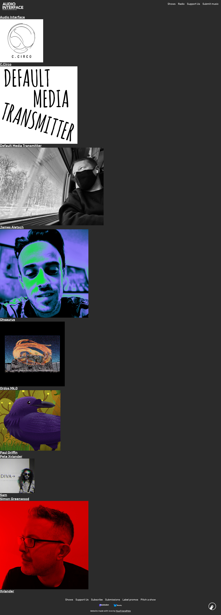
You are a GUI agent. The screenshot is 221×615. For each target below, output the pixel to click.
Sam (3, 495)
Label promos (130, 599)
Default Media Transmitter (21, 146)
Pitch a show (148, 599)
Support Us (193, 4)
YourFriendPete (123, 611)
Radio (181, 4)
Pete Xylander (11, 456)
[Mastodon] (104, 605)
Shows (172, 4)
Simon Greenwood (14, 499)
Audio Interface (12, 17)
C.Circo (5, 64)
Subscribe (97, 599)
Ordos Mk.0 (9, 388)
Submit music (210, 4)
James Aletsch (12, 227)
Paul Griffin (9, 452)
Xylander (7, 591)
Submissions (112, 599)
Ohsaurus (7, 320)
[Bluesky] (118, 605)
